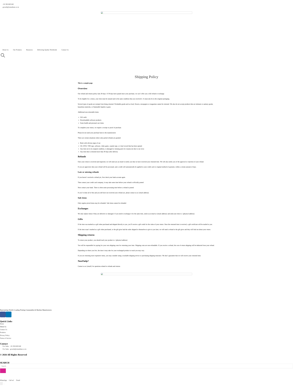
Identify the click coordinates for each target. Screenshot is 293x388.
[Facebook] (3, 314)
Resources (29, 50)
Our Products (17, 50)
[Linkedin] (8, 314)
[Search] (3, 370)
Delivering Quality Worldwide (47, 50)
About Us (5, 50)
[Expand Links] (1, 383)
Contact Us (65, 50)
